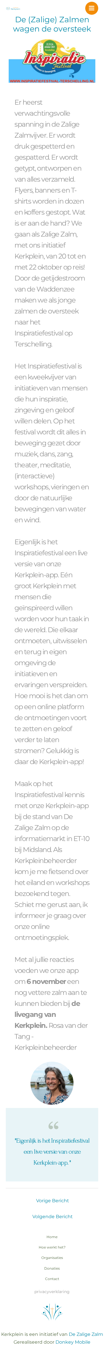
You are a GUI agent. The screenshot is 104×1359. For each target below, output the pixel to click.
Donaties (52, 1268)
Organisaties (52, 1258)
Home (52, 1237)
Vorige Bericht (52, 1200)
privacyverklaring (52, 1291)
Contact (52, 1279)
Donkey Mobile (72, 1342)
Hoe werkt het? (52, 1247)
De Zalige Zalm (86, 1334)
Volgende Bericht (52, 1216)
